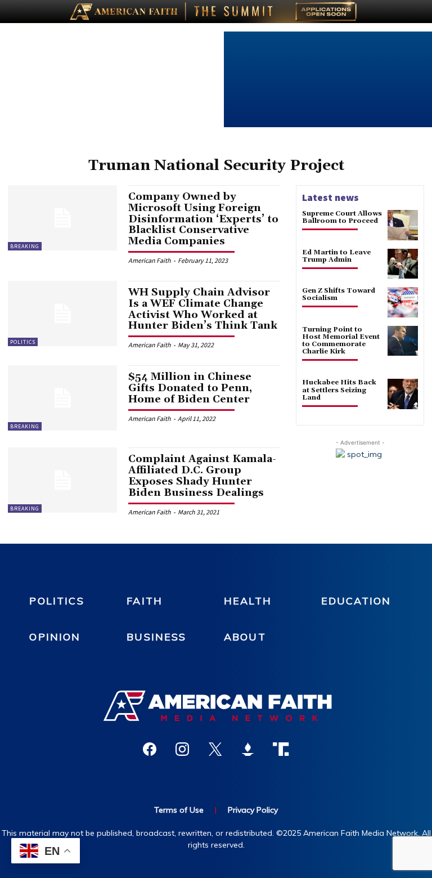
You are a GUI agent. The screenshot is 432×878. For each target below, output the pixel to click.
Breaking (24, 246)
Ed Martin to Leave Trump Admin (336, 256)
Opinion (54, 636)
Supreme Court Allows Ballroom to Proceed (342, 217)
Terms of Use (179, 810)
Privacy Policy (253, 810)
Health (248, 600)
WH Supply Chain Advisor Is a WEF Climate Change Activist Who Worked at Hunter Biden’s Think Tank (202, 309)
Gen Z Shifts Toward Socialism (338, 294)
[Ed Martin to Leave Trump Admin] (403, 264)
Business (156, 636)
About (245, 636)
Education (356, 600)
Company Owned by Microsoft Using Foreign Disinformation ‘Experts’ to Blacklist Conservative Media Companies (203, 219)
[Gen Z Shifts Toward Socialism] (403, 302)
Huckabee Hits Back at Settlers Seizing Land (339, 389)
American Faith (149, 260)
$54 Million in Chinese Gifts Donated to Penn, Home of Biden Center (190, 388)
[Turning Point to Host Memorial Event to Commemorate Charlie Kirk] (403, 341)
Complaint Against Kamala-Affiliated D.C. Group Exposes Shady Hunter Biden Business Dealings (202, 476)
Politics (22, 342)
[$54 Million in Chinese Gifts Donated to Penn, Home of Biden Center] (62, 398)
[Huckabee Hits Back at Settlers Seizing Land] (403, 394)
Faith (145, 600)
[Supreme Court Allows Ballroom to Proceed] (403, 225)
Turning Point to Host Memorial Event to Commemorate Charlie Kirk (341, 340)
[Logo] (216, 706)
